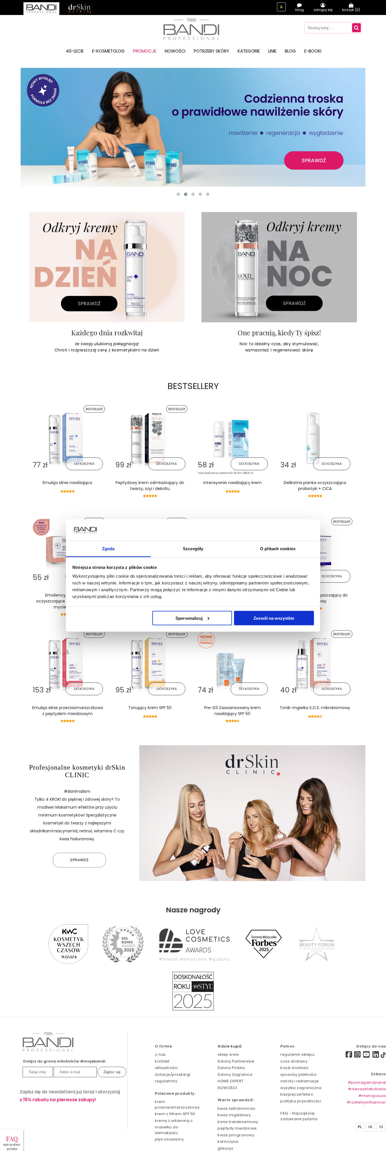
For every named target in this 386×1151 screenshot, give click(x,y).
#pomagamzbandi (367, 1082)
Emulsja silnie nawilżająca (67, 482)
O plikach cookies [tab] (278, 548)
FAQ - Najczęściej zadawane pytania (298, 1116)
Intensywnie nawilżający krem (232, 482)
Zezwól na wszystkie (273, 618)
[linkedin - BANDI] (376, 1055)
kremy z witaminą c (174, 1120)
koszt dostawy (294, 1067)
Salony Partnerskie (236, 1061)
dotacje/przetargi (172, 1074)
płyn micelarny (169, 1139)
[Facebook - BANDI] (339, 1055)
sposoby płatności (298, 1074)
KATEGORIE (249, 51)
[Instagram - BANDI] (357, 1055)
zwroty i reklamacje (299, 1081)
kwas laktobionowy (236, 1108)
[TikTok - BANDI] (383, 1056)
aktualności (166, 1067)
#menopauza (372, 1095)
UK (370, 1127)
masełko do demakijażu (166, 1129)
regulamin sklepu (297, 1054)
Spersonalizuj (189, 618)
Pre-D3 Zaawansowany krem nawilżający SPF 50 (232, 710)
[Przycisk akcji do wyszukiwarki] (356, 27)
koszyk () (351, 9)
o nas (160, 1054)
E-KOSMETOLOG (108, 51)
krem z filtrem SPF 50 (175, 1114)
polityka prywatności (300, 1101)
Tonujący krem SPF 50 (150, 708)
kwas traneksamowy (238, 1121)
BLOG (290, 51)
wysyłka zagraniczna (301, 1087)
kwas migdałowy (234, 1115)
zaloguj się (323, 9)
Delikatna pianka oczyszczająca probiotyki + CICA (315, 485)
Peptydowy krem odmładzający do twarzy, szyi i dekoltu (150, 485)
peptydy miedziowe (237, 1128)
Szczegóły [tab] (193, 548)
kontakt (162, 1061)
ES (381, 1127)
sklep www (228, 1054)
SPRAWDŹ (79, 860)
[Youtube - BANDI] (366, 1055)
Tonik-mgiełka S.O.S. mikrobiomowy (315, 708)
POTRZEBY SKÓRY (211, 51)
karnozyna (228, 1141)
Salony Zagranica (235, 1074)
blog (299, 9)
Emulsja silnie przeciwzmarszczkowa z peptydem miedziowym (67, 710)
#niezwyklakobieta (367, 1089)
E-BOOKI (312, 51)
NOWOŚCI (175, 51)
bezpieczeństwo (296, 1094)
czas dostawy (293, 1061)
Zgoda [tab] (108, 548)
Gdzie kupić (230, 1046)
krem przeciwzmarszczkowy (176, 1104)
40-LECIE (75, 51)
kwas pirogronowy (236, 1135)
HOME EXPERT (231, 1081)
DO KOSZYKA (84, 463)
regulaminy (166, 1081)
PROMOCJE (144, 51)
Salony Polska (231, 1067)
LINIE (272, 51)
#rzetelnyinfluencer (366, 1102)
